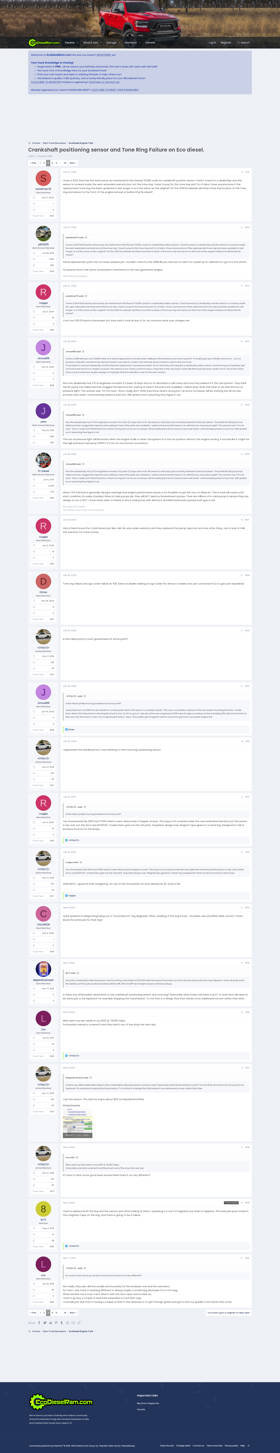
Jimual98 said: (73, 351)
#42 (247, 227)
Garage (111, 42)
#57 (247, 1067)
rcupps (43, 303)
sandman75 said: (75, 237)
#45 (247, 404)
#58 (247, 1147)
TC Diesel (43, 471)
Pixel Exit (103, 1445)
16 (65, 162)
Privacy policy (231, 1445)
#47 (247, 519)
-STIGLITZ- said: (74, 696)
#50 (247, 686)
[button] (77, 42)
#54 (247, 907)
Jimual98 (43, 358)
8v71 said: (71, 973)
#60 (247, 1258)
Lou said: (70, 1157)
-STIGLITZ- (43, 647)
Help (242, 1445)
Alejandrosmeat (43, 980)
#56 (247, 1012)
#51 (247, 741)
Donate (150, 42)
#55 (247, 962)
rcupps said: (72, 862)
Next (72, 162)
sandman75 (43, 189)
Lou (43, 1029)
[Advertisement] (125, 119)
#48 (247, 575)
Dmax (43, 592)
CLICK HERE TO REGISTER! (46, 82)
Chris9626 (43, 924)
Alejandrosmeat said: (77, 1077)
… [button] (60, 162)
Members (131, 42)
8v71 (32, 156)
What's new (90, 42)
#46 (247, 454)
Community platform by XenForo (58, 1445)
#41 (247, 172)
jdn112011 (43, 244)
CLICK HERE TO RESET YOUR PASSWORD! (115, 90)
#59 (247, 1202)
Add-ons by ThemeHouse (122, 1445)
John (43, 421)
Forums (70, 42)
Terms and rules (214, 1445)
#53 (247, 852)
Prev (34, 162)
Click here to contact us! (104, 82)
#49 (247, 630)
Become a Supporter (148, 1403)
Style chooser (167, 1445)
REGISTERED (104, 55)
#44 (247, 341)
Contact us (198, 1445)
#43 (247, 285)
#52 (247, 796)
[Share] (242, 172)
